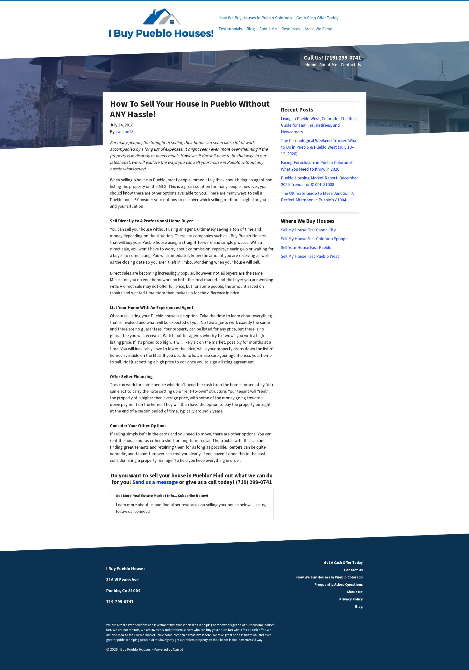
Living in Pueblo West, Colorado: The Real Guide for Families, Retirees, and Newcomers (319, 125)
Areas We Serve (318, 29)
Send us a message (155, 482)
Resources (290, 29)
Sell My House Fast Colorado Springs (314, 239)
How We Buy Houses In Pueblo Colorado (255, 18)
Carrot (178, 649)
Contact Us (351, 65)
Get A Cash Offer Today (317, 18)
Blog (250, 29)
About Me (268, 29)
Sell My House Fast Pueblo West (310, 256)
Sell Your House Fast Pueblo (306, 248)
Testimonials (230, 29)
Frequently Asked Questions (338, 584)
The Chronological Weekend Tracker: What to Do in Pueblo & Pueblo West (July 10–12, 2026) (319, 147)
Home (310, 65)
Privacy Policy (351, 599)
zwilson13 (125, 132)
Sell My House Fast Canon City (308, 230)
